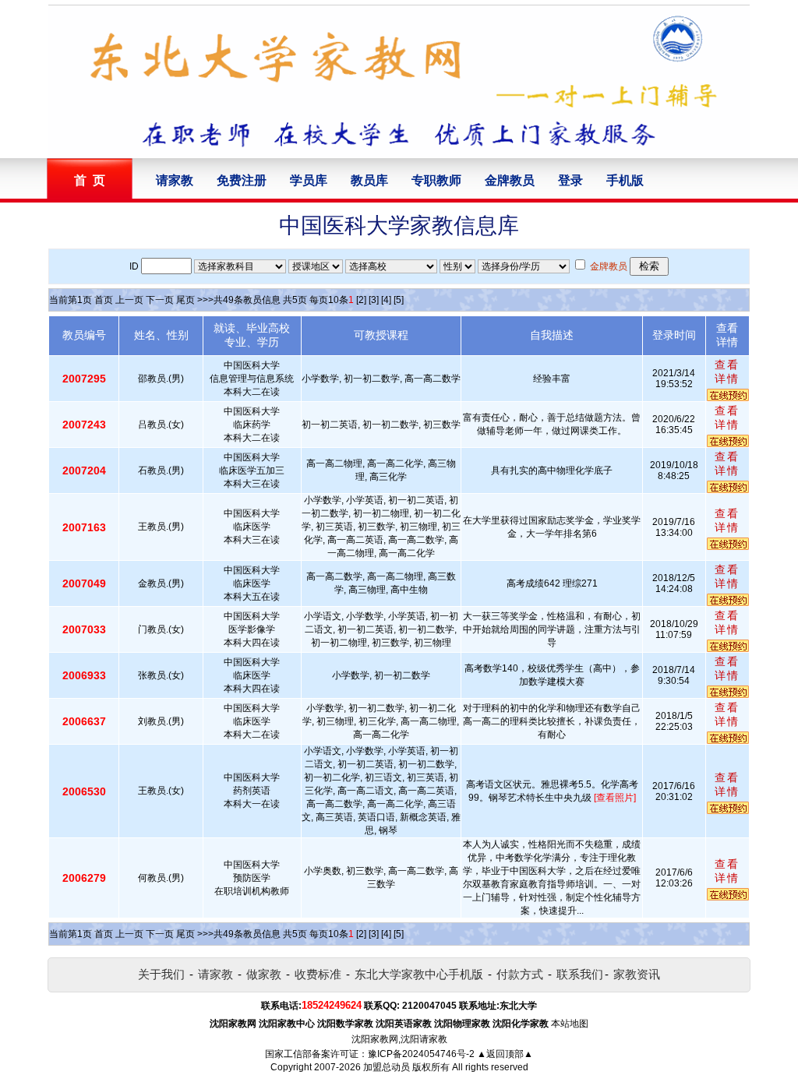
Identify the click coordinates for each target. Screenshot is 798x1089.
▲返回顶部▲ (505, 1053)
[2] (361, 299)
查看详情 (727, 371)
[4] (386, 299)
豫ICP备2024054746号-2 (421, 1053)
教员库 (369, 180)
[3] (374, 299)
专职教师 (436, 180)
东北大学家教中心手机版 (419, 974)
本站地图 (569, 1023)
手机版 (625, 180)
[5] (399, 299)
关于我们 (161, 974)
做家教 (263, 974)
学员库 (308, 180)
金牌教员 (510, 180)
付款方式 (519, 974)
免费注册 (242, 180)
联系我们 (579, 974)
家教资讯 (636, 974)
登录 (570, 180)
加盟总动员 (386, 1067)
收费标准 (318, 974)
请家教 (174, 180)
